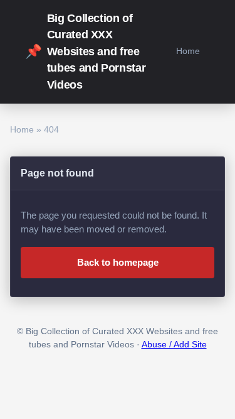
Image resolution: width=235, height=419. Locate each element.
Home (188, 51)
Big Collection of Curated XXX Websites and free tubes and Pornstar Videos (85, 51)
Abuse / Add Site (174, 344)
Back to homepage (118, 262)
